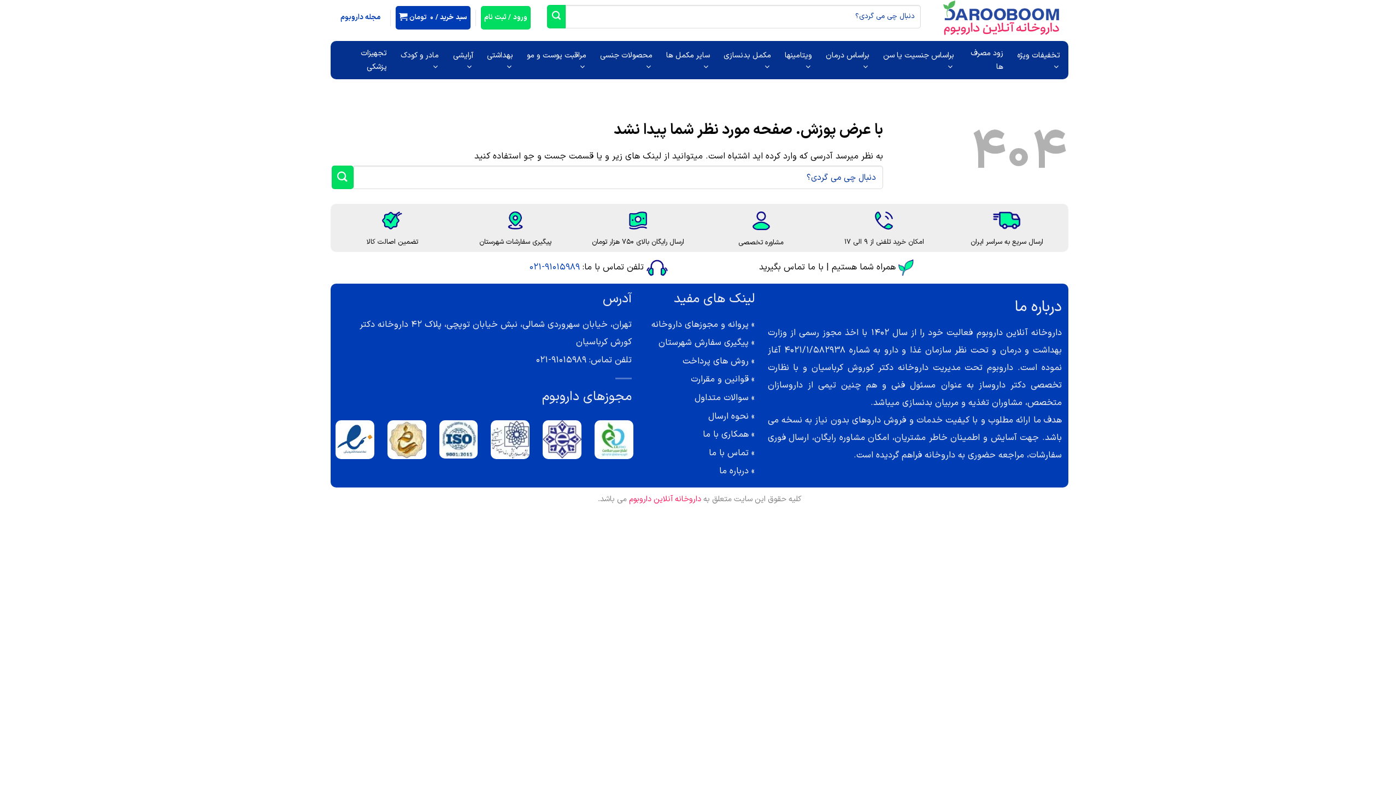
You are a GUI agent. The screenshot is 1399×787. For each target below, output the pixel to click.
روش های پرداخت (716, 361)
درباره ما (734, 471)
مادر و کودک (420, 55)
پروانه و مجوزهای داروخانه (700, 324)
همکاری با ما (726, 434)
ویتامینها (798, 55)
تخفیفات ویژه (1038, 55)
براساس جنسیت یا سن (918, 55)
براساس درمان (847, 55)
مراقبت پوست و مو (556, 55)
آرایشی (463, 55)
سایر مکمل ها (688, 55)
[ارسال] (556, 16)
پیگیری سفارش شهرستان (704, 342)
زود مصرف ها (987, 60)
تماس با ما (729, 453)
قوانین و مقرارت (720, 379)
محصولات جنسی (626, 55)
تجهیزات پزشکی (374, 60)
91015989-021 (555, 267)
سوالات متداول (722, 397)
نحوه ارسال (728, 416)
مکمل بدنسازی (747, 55)
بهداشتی (500, 55)
